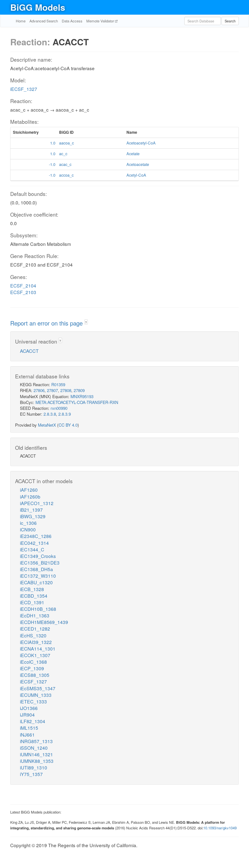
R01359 (58, 384)
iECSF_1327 (23, 89)
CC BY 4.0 (68, 425)
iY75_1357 (31, 774)
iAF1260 (29, 489)
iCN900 (28, 529)
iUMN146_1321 (36, 754)
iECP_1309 (32, 668)
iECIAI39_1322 (36, 642)
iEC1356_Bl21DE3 (40, 562)
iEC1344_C (32, 549)
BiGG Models (37, 7)
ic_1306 (28, 522)
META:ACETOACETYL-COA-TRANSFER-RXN (77, 402)
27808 (65, 390)
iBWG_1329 (32, 516)
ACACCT (29, 350)
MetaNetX (47, 425)
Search (230, 21)
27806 (39, 390)
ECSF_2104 (23, 285)
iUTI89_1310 (33, 767)
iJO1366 (29, 708)
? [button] (86, 322)
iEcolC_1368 (33, 661)
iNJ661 (27, 734)
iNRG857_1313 (36, 741)
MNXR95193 (82, 396)
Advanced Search (43, 20)
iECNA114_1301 (37, 648)
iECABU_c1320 (36, 582)
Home (21, 20)
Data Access (72, 20)
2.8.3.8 (50, 414)
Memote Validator (100, 20)
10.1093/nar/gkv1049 (220, 827)
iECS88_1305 (34, 674)
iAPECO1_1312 (36, 503)
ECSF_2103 (23, 292)
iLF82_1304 (32, 721)
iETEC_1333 (33, 701)
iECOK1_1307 (35, 655)
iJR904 (27, 714)
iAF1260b (30, 496)
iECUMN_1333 (36, 694)
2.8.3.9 (64, 414)
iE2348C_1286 (36, 536)
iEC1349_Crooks (38, 556)
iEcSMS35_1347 (37, 688)
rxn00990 (59, 408)
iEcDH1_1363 (34, 615)
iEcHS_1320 (33, 635)
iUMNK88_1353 (36, 761)
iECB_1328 (32, 589)
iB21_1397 (31, 509)
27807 (52, 390)
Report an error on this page (47, 323)
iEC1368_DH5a (36, 569)
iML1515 (29, 727)
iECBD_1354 (33, 595)
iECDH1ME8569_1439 (44, 622)
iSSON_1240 (34, 747)
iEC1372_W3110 (38, 575)
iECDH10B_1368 (38, 608)
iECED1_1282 (35, 628)
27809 (79, 390)
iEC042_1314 (34, 542)
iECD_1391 (32, 602)
